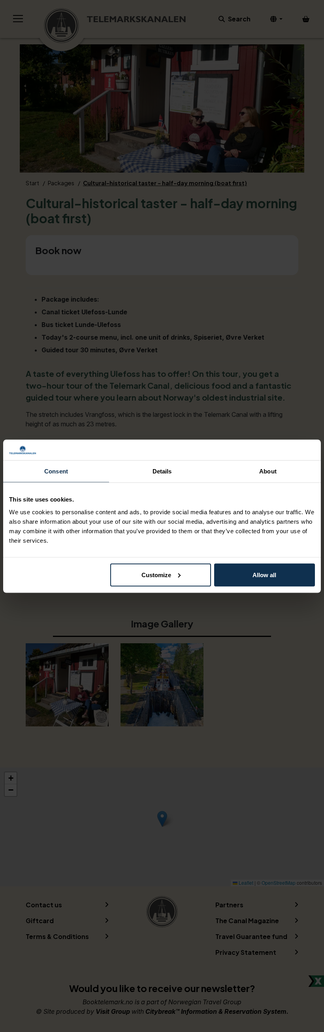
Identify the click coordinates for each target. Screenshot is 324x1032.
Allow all (264, 574)
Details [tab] (162, 471)
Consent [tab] (56, 471)
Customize (156, 574)
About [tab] (268, 471)
